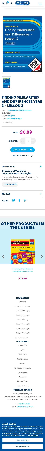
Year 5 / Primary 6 (22, 328)
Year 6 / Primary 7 (22, 333)
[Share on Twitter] (13, 200)
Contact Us (22, 345)
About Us (22, 377)
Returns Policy (22, 381)
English (11, 115)
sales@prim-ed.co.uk (25, 406)
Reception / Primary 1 (22, 306)
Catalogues (22, 372)
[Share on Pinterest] (25, 200)
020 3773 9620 (24, 404)
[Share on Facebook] (19, 200)
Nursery (23, 302)
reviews (6, 194)
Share (5, 200)
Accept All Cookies (22, 447)
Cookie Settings (22, 440)
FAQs (22, 350)
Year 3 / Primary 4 (14, 118)
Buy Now (22, 250)
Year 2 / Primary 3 (22, 315)
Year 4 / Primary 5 (22, 324)
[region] (22, 434)
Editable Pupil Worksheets (20, 110)
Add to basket (20, 149)
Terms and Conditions (22, 368)
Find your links (22, 386)
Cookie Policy (22, 359)
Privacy (22, 363)
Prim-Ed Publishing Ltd (22, 3)
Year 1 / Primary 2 (22, 310)
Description (8, 166)
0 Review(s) (7, 122)
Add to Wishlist (21, 155)
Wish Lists (23, 354)
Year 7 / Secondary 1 (22, 337)
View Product (22, 244)
